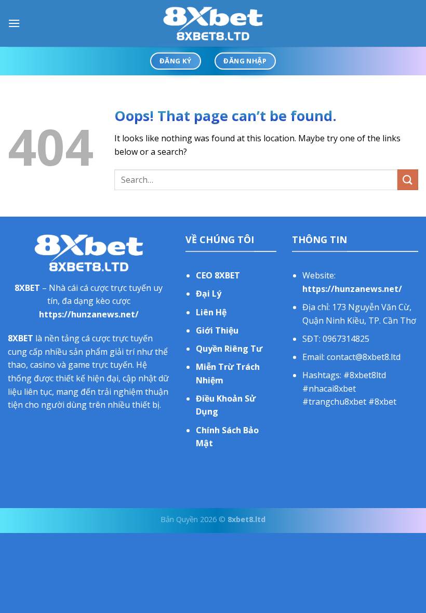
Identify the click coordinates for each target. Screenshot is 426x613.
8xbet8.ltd (246, 519)
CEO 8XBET (218, 275)
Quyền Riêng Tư (229, 348)
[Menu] (14, 23)
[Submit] (407, 179)
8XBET (27, 288)
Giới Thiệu (217, 330)
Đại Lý (208, 293)
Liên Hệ (211, 312)
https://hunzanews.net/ (89, 314)
